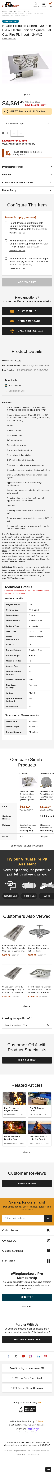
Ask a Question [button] (27, 1060)
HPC (19, 361)
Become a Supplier (27, 1339)
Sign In (27, 1306)
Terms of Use (20, 1455)
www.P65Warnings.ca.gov (13, 578)
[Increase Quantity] (20, 133)
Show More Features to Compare (27, 846)
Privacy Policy (33, 1455)
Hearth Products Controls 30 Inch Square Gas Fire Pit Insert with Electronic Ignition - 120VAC (40, 990)
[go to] (14, 932)
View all (27, 1006)
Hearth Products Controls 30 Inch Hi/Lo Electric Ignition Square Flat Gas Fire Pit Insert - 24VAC (28, 795)
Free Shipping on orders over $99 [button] (27, 1368)
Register (27, 1297)
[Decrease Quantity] (14, 133)
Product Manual (16, 385)
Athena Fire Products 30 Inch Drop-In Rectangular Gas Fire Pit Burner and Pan (14, 948)
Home (4, 11)
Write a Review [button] (9, 39)
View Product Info (17, 233)
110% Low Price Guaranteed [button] (27, 1378)
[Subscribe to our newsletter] (48, 1218)
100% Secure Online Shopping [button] (27, 1388)
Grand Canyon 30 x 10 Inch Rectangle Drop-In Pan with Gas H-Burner (13, 989)
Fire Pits (12, 11)
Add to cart (27, 282)
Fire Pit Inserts (23, 11)
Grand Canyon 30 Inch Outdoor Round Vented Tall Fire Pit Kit (38, 948)
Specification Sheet (17, 391)
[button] (27, 321)
